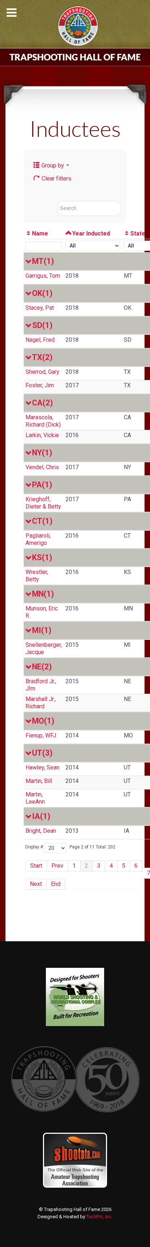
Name (40, 233)
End (55, 883)
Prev (57, 865)
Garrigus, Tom (42, 275)
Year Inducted (91, 233)
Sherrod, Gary (42, 371)
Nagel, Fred (40, 339)
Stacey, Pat (39, 307)
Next (36, 883)
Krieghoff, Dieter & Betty (43, 503)
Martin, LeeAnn (35, 798)
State (137, 233)
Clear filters (55, 178)
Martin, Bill (38, 780)
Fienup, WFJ (40, 735)
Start (36, 865)
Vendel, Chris (42, 467)
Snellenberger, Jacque (43, 648)
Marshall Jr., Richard (40, 703)
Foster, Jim (39, 385)
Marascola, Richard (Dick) (43, 421)
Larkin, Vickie (42, 435)
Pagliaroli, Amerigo (38, 539)
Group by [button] (53, 165)
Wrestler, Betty (36, 576)
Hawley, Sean (42, 767)
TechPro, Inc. (99, 1216)
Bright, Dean (40, 830)
